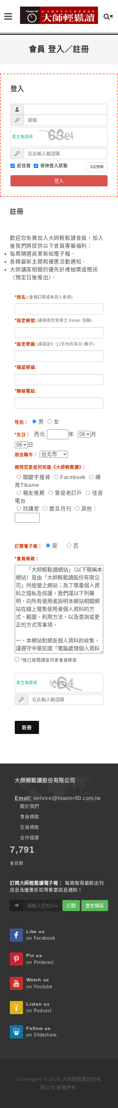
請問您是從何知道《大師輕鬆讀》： (50, 467)
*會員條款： (27, 558)
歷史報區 (95, 905)
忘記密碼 (96, 167)
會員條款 (29, 816)
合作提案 (29, 837)
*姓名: (21, 297)
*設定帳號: (26, 320)
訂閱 (71, 905)
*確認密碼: (26, 367)
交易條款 (29, 827)
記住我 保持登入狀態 (60, 166)
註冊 (27, 727)
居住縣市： (26, 454)
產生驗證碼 (22, 137)
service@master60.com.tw (67, 798)
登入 (59, 180)
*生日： (22, 434)
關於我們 (29, 806)
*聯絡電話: (26, 390)
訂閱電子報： (28, 546)
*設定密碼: (26, 344)
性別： (22, 422)
